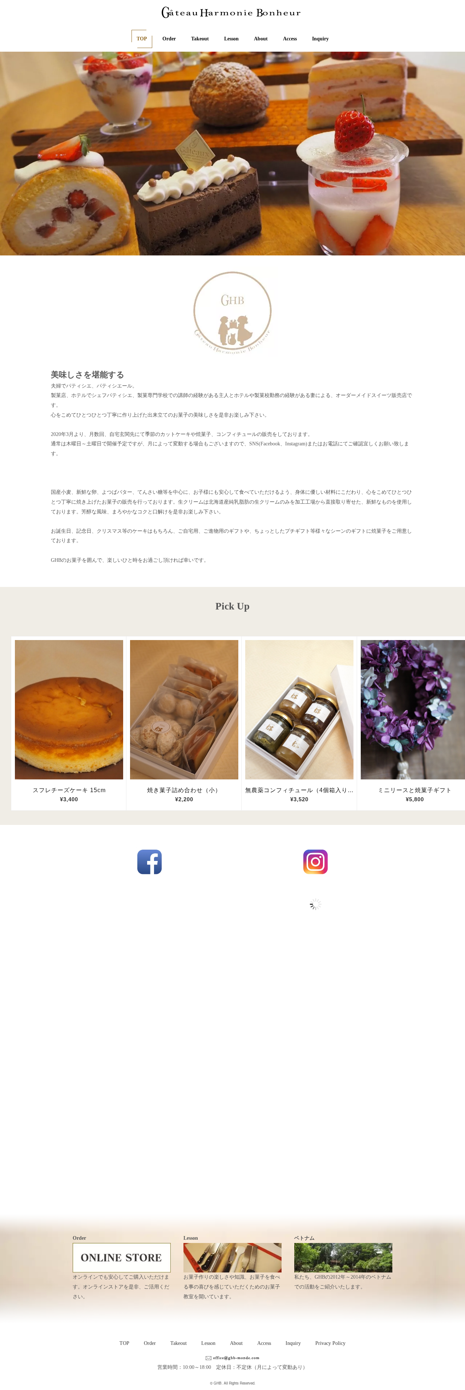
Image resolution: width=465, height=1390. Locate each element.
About (261, 38)
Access (290, 38)
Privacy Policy (330, 1343)
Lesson (231, 38)
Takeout (200, 38)
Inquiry (320, 38)
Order (169, 38)
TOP (142, 38)
